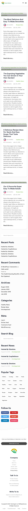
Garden (15, 380)
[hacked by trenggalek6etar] (7, 3)
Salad (16, 392)
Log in (3, 320)
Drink (17, 376)
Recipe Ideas (19, 25)
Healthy (4, 384)
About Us (14, 462)
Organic (14, 388)
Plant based (22, 388)
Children (4, 376)
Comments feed (6, 325)
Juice (15, 384)
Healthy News (20, 81)
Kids (21, 384)
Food (9, 380)
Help (19, 508)
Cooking (11, 376)
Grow (20, 380)
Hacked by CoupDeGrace (9, 249)
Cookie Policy (14, 468)
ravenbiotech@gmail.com (16, 494)
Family (22, 376)
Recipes (10, 392)
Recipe (3, 392)
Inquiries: (8, 494)
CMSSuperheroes (22, 504)
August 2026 (5, 287)
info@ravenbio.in (15, 496)
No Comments (7, 27)
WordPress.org (5, 327)
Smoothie (22, 392)
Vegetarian (4, 400)
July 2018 (4, 294)
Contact (14, 464)
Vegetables (22, 396)
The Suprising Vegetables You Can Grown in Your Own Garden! (13, 76)
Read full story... (8, 58)
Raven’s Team (14, 466)
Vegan (15, 396)
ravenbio (10, 24)
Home (10, 384)
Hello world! (5, 269)
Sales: (10, 496)
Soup (9, 396)
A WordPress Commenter (9, 266)
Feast (3, 380)
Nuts (8, 388)
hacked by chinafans (7, 246)
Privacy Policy (14, 470)
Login (4, 508)
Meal (3, 388)
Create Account (12, 508)
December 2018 (6, 291)
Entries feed (5, 322)
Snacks (3, 396)
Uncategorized (5, 309)
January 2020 (5, 289)
